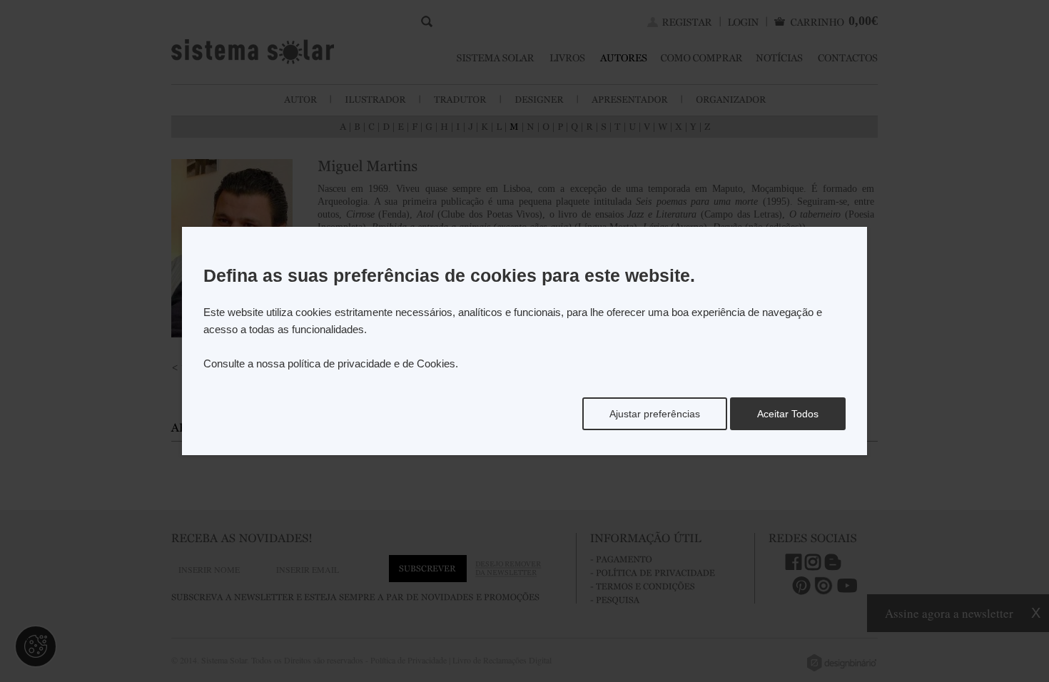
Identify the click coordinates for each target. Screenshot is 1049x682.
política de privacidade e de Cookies (371, 363)
